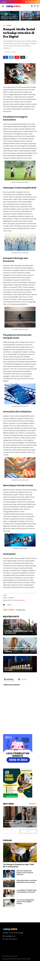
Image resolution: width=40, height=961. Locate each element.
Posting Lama (20, 610)
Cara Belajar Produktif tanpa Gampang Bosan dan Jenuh (19, 821)
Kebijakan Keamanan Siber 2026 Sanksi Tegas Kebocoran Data (10, 18)
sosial (9, 25)
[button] (4, 1)
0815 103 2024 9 (11, 939)
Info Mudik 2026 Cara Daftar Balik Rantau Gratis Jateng (27, 881)
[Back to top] (35, 956)
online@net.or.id (10, 936)
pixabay (22, 600)
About (4, 2)
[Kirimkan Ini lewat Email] (22, 57)
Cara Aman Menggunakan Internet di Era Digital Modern (25, 902)
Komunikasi (14, 600)
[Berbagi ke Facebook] (5, 57)
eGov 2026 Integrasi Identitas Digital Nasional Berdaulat (30, 18)
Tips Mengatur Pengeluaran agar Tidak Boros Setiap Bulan (18, 865)
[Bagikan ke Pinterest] (17, 57)
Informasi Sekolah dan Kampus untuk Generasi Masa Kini (25, 873)
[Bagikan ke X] (11, 57)
